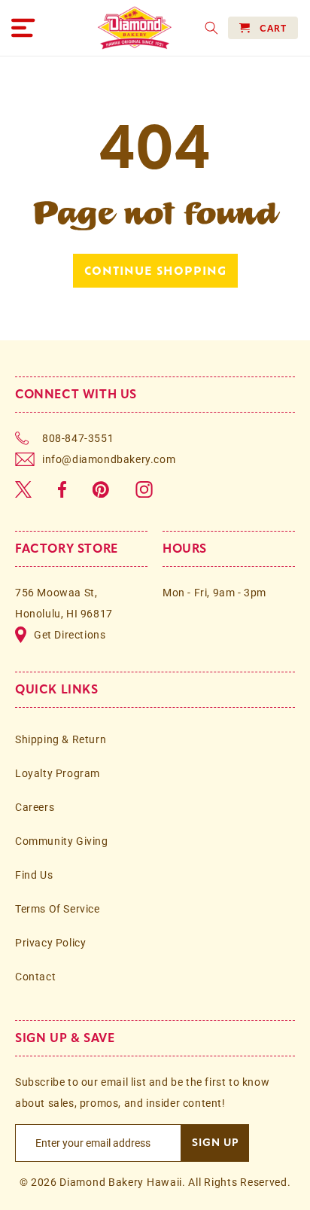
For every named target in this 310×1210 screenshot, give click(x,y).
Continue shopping (155, 270)
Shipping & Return (60, 739)
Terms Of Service (57, 909)
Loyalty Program (57, 773)
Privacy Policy (50, 943)
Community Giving (61, 841)
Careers (34, 807)
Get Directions (69, 635)
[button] (22, 27)
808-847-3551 (78, 438)
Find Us (34, 875)
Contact (35, 977)
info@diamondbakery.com (108, 459)
